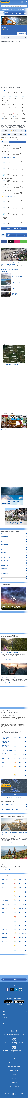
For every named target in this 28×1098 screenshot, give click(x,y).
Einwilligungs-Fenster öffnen (14, 1066)
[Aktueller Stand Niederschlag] (14, 354)
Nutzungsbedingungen (14, 1086)
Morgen (7, 13)
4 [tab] (14, 797)
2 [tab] (9, 797)
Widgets (3, 1014)
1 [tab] (7, 797)
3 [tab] (12, 797)
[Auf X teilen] (11, 241)
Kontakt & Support (14, 1070)
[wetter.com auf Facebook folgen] (7, 989)
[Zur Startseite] (5, 1)
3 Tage (12, 13)
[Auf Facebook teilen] (4, 241)
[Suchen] (25, 6)
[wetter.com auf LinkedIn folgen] (16, 989)
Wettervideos (4, 1020)
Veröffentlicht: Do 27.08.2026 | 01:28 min (9, 269)
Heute (2, 13)
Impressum (14, 1074)
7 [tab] (20, 797)
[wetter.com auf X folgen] (12, 990)
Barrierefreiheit (14, 1082)
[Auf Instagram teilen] (17, 241)
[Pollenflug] (22, 2)
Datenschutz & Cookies (14, 1062)
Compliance (14, 1078)
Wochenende (18, 13)
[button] (14, 228)
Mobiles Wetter (5, 1017)
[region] (14, 157)
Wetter (3, 1011)
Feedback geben (13, 31)
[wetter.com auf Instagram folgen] (20, 989)
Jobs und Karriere (14, 1058)
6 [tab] (18, 797)
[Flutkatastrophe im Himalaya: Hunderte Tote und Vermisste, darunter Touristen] (14, 254)
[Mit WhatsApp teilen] (23, 241)
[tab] (5, 142)
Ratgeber (3, 1023)
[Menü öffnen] (25, 1)
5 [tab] (16, 797)
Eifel (13, 731)
